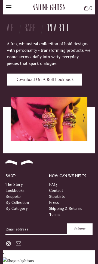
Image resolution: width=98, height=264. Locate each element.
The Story (14, 184)
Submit (79, 229)
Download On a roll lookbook (44, 79)
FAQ (53, 184)
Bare (30, 29)
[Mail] (18, 243)
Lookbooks (14, 190)
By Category (16, 208)
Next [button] (82, 119)
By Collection (17, 202)
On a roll (58, 29)
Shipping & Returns (65, 208)
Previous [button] (16, 119)
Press (54, 202)
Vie (10, 29)
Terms (54, 214)
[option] (49, 119)
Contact (56, 190)
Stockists (57, 196)
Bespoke (13, 196)
